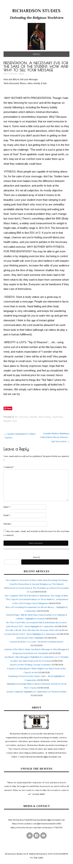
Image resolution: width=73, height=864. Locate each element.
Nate (21, 73)
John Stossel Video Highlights (30, 638)
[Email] (29, 835)
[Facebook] (36, 835)
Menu (36, 54)
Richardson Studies (36, 10)
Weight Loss (10, 420)
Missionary (45, 416)
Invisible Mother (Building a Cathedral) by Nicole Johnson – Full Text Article (54, 437)
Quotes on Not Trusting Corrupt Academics (30, 664)
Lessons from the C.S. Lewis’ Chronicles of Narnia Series (36, 641)
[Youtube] (43, 835)
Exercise (23, 416)
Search (36, 557)
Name (7, 507)
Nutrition (58, 416)
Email (7, 515)
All (16, 416)
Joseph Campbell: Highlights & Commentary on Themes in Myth (36, 691)
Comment (9, 467)
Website (7, 524)
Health (33, 416)
